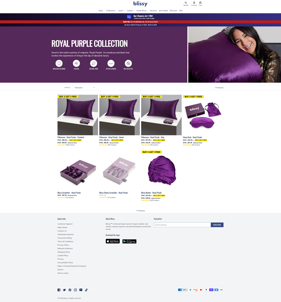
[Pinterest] (69, 289)
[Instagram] (75, 289)
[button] (185, 4)
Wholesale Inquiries (66, 234)
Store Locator (63, 273)
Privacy (61, 259)
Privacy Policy (63, 245)
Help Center (62, 227)
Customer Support (65, 224)
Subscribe (217, 225)
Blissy (65, 298)
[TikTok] (86, 289)
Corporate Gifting (65, 238)
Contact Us (62, 231)
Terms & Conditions (65, 241)
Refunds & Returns (65, 248)
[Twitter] (64, 289)
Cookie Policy (63, 255)
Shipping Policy (64, 252)
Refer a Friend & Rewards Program (72, 266)
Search (60, 269)
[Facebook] (59, 289)
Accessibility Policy (65, 262)
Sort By (67, 87)
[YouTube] (80, 289)
